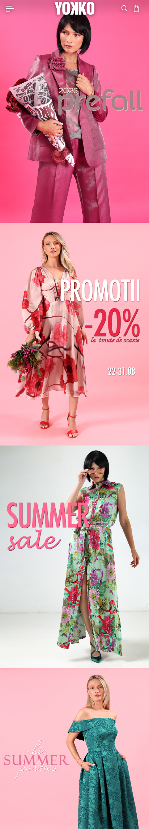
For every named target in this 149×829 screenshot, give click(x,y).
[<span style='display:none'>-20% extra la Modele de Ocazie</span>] (74, 334)
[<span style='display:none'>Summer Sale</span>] (74, 556)
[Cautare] (124, 8)
